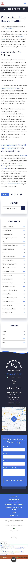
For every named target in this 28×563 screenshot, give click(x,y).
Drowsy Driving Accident (10, 238)
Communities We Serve (14, 507)
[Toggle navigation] (25, 3)
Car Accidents (9, 28)
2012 (4, 342)
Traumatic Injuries (8, 301)
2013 (4, 338)
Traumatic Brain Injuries (10, 297)
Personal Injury (7, 275)
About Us (14, 497)
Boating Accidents (8, 226)
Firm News (6, 253)
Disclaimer (13, 525)
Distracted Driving (8, 234)
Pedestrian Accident (9, 271)
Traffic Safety (6, 294)
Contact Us (14, 515)
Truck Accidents (7, 305)
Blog (14, 510)
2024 (4, 331)
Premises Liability (8, 279)
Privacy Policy (20, 525)
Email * (5, 454)
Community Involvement (14, 504)
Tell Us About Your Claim (10, 468)
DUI (4, 241)
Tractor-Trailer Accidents (10, 290)
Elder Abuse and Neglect (10, 245)
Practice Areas (14, 499)
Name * (5, 447)
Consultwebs (15, 530)
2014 (4, 335)
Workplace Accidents (9, 309)
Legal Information (8, 260)
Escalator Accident (8, 249)
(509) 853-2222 (14, 374)
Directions (11, 403)
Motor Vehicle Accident (10, 264)
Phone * (5, 461)
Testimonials (14, 502)
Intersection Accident (9, 256)
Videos (14, 512)
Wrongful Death (8, 312)
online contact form (14, 184)
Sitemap (7, 525)
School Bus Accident (9, 286)
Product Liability (7, 283)
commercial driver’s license (10, 88)
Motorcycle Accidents (9, 268)
